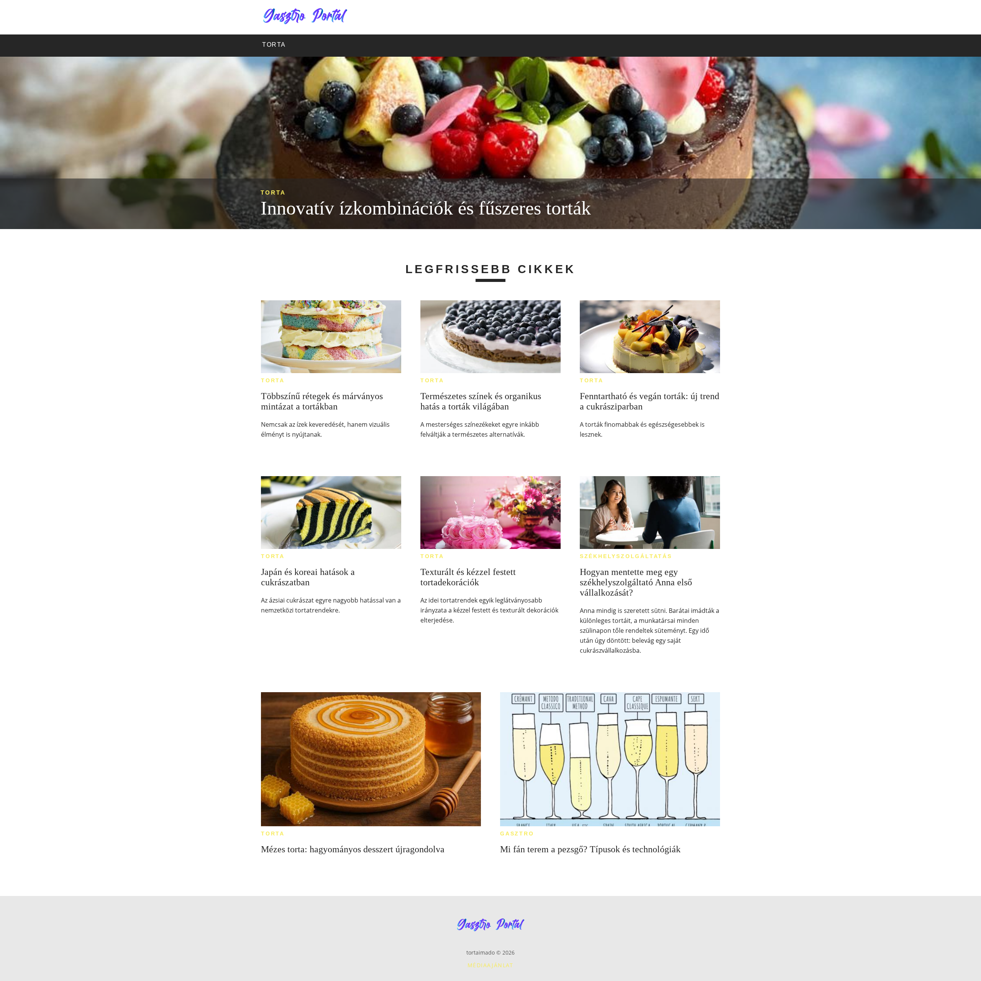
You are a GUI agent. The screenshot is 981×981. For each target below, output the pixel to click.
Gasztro (517, 833)
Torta (273, 192)
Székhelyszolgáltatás (626, 556)
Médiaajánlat (490, 965)
